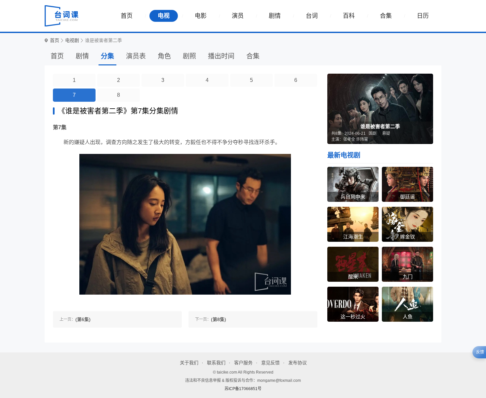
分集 (107, 56)
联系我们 (216, 362)
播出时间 (221, 56)
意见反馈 (270, 362)
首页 (127, 16)
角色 (164, 56)
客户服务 (243, 362)
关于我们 (189, 362)
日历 (423, 16)
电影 (201, 16)
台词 (312, 16)
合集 (386, 16)
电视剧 (72, 40)
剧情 (275, 16)
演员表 (136, 56)
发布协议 (297, 362)
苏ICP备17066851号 (243, 388)
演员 (238, 16)
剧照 (189, 56)
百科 (349, 16)
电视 (164, 16)
